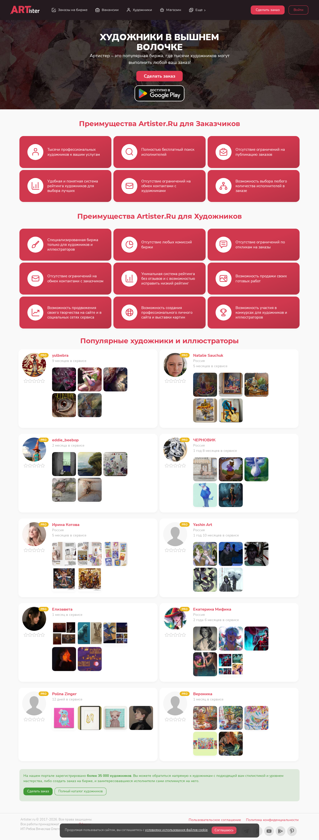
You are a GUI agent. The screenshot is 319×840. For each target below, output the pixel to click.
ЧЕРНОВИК (204, 440)
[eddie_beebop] (34, 449)
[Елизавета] (34, 618)
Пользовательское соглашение (215, 820)
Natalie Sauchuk (208, 355)
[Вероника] (175, 703)
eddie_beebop (65, 440)
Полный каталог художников (80, 791)
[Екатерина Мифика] (175, 618)
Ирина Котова (66, 524)
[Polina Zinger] (34, 703)
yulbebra (60, 355)
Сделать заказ (268, 9)
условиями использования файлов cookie (176, 830)
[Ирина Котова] (34, 533)
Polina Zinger (64, 694)
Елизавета (62, 609)
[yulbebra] (34, 364)
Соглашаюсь (224, 830)
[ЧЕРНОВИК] (175, 449)
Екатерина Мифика (212, 609)
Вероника (202, 694)
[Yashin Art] (175, 533)
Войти (298, 9)
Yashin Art (202, 524)
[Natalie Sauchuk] (175, 364)
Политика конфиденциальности (272, 820)
